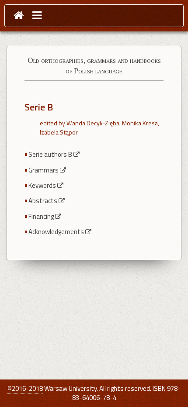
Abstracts (42, 201)
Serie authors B (50, 154)
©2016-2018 (25, 388)
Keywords (42, 185)
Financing (41, 216)
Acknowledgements (56, 232)
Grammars (43, 170)
